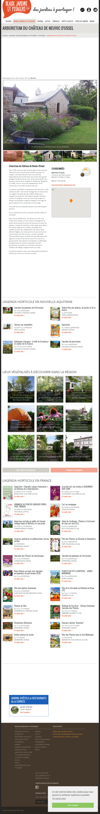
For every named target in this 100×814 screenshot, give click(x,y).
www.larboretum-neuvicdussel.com (63, 184)
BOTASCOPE (19, 734)
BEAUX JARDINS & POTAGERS (24, 21)
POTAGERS (41, 35)
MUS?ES (17, 760)
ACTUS (47, 21)
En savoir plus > (19, 315)
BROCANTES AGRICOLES (23, 737)
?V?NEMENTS (19, 742)
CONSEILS (56, 21)
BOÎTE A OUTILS (67, 21)
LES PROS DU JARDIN (22, 757)
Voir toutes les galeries (26, 470)
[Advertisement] (50, 57)
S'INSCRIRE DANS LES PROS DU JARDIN (66, 737)
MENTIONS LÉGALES (42, 778)
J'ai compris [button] (73, 805)
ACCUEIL (9, 21)
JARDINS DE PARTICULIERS (23, 752)
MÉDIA (37, 750)
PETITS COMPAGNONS (42, 739)
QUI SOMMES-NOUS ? (42, 776)
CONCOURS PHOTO (21, 739)
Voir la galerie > (25, 712)
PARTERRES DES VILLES (22, 765)
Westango (20, 810)
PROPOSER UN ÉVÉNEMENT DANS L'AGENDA (68, 734)
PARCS (17, 763)
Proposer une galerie (74, 470)
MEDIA (92, 21)
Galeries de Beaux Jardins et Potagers (23, 35)
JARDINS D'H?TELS (21, 750)
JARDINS (17, 744)
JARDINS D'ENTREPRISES (23, 747)
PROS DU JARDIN (81, 21)
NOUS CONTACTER (41, 773)
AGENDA (40, 21)
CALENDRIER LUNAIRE (42, 744)
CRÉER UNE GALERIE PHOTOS (63, 732)
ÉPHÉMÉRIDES (40, 742)
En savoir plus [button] (59, 798)
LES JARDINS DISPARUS (22, 755)
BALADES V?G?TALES (22, 732)
